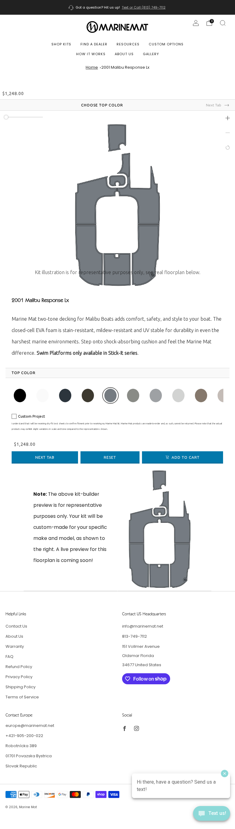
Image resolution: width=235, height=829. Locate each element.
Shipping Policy (20, 687)
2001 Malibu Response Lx (125, 67)
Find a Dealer (93, 44)
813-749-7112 (134, 636)
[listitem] (117, 7)
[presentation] (23, 373)
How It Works (91, 54)
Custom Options (166, 44)
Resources (128, 44)
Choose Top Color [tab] (102, 105)
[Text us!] (211, 815)
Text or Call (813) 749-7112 (144, 7)
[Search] (223, 23)
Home (92, 67)
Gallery (151, 54)
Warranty (15, 646)
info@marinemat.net (142, 626)
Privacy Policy (19, 677)
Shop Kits (61, 44)
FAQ (9, 656)
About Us (124, 54)
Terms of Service (22, 697)
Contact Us (16, 626)
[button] (227, 118)
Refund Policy (19, 667)
